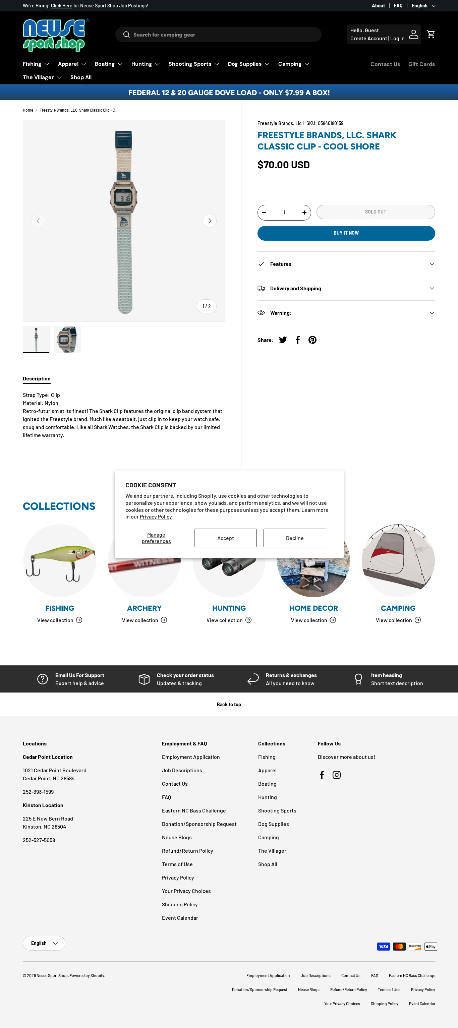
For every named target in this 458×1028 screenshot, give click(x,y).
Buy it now (346, 233)
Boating (105, 63)
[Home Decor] (313, 560)
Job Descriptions (182, 770)
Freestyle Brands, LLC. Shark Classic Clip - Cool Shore (80, 110)
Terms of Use (177, 864)
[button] (431, 34)
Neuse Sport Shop (52, 975)
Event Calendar (180, 917)
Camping (290, 63)
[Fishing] (59, 560)
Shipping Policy (180, 904)
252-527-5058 (39, 840)
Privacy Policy (156, 516)
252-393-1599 (38, 791)
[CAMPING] (398, 560)
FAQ (398, 5)
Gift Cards (421, 64)
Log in (397, 38)
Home (28, 110)
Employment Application (191, 756)
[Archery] (144, 560)
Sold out (375, 212)
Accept (225, 538)
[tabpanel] (124, 415)
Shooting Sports (190, 63)
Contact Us (385, 64)
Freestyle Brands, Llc (279, 123)
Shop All (81, 77)
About (378, 5)
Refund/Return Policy (187, 850)
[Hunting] (229, 560)
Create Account (368, 38)
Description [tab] (37, 378)
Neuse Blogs (177, 837)
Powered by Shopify (86, 975)
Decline (295, 538)
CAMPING (398, 608)
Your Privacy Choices (186, 891)
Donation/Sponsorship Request (199, 824)
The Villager (38, 77)
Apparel (68, 63)
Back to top (229, 704)
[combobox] (218, 34)
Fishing (32, 63)
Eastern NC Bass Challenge (194, 810)
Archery (144, 608)
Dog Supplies (245, 63)
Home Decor (313, 608)
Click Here (61, 5)
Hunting (141, 63)
